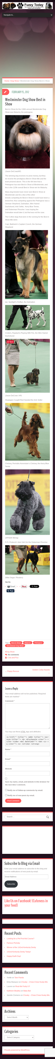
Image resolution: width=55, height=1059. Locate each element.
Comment (10, 701)
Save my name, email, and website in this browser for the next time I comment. (27, 783)
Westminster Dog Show (15, 646)
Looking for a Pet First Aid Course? (20, 939)
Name (8, 749)
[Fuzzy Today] (27, 5)
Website (8, 769)
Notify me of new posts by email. (20, 795)
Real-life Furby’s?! (22, 986)
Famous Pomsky (13, 943)
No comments (13, 655)
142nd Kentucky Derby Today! (19, 952)
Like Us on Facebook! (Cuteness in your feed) (26, 903)
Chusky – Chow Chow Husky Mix (34, 982)
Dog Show (15, 81)
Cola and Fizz (12, 658)
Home (6, 81)
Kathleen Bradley (14, 991)
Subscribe (11, 884)
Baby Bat (27, 991)
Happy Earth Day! (14, 956)
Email (8, 759)
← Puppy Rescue (12, 671)
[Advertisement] (27, 49)
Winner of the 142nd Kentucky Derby (21, 947)
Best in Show (16, 643)
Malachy (28, 643)
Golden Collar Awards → (41, 671)
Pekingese (38, 643)
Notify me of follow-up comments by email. (25, 790)
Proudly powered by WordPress (17, 1050)
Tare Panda (19, 978)
